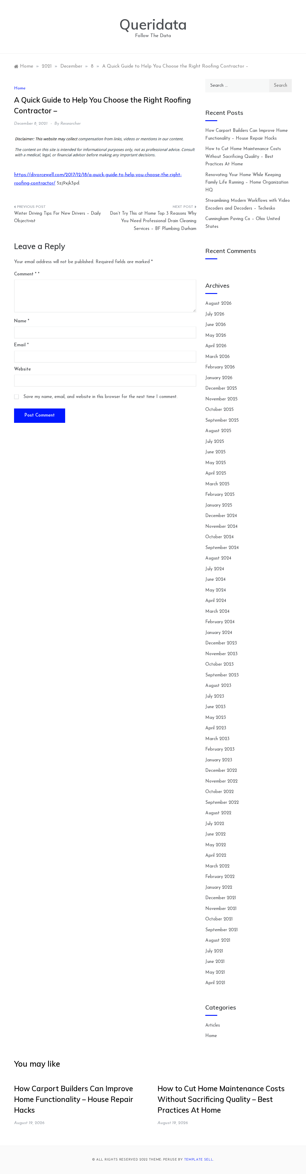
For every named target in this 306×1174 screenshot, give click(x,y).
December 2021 (220, 898)
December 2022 (221, 771)
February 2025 (220, 495)
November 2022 (221, 781)
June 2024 (215, 579)
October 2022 (219, 792)
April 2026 (216, 346)
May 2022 (215, 845)
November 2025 (221, 399)
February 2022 (220, 877)
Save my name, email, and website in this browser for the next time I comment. (100, 397)
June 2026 (215, 325)
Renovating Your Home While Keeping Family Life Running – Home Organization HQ (246, 183)
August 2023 (218, 686)
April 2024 (215, 601)
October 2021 (219, 919)
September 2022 (222, 803)
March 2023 (217, 739)
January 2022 (218, 887)
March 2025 (217, 484)
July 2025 (214, 442)
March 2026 (217, 357)
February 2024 (220, 622)
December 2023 (221, 643)
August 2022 (218, 813)
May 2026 (215, 335)
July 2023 (214, 696)
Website (22, 369)
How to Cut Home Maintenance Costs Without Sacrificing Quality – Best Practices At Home (243, 157)
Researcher (70, 123)
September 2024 (222, 548)
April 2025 (215, 473)
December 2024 (221, 516)
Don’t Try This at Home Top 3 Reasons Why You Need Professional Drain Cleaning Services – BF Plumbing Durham (153, 221)
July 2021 (214, 951)
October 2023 (219, 664)
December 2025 (221, 388)
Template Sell (198, 1159)
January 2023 (218, 760)
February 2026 (220, 367)
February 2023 (220, 749)
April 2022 (215, 855)
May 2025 (215, 463)
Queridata (153, 24)
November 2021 (221, 909)
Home (19, 88)
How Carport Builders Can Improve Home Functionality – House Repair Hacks (73, 1099)
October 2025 (219, 410)
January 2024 (218, 633)
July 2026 (214, 314)
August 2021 (217, 940)
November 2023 (221, 654)
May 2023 (215, 718)
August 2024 (218, 558)
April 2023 (215, 728)
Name (21, 321)
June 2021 (215, 962)
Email (21, 345)
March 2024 (217, 611)
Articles (212, 1025)
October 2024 (219, 537)
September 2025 (222, 420)
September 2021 (221, 930)
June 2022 (215, 834)
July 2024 (214, 569)
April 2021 (215, 983)
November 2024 (221, 527)
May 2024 (215, 590)
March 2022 (217, 866)
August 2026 (218, 303)
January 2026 (218, 378)
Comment (25, 274)
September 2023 (222, 675)
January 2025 (218, 505)
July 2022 (214, 824)
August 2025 (218, 431)
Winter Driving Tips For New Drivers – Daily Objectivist (57, 217)
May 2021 (215, 972)
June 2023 (215, 707)
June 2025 (215, 452)
